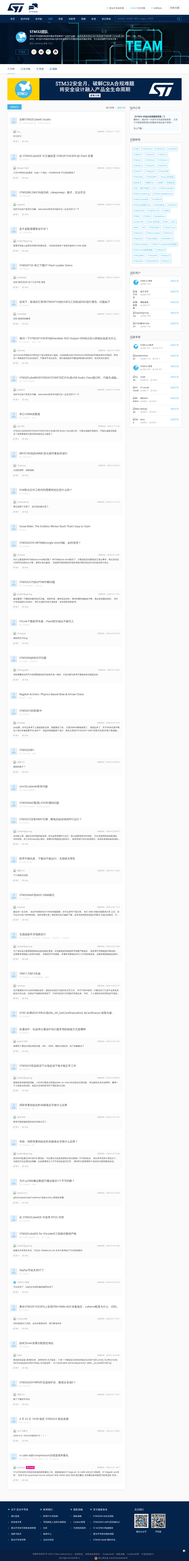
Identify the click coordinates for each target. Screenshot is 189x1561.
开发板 (24, 661)
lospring (144, 312)
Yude (142, 376)
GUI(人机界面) (167, 176)
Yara (142, 419)
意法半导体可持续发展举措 (23, 1527)
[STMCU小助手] (136, 346)
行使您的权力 (147, 1554)
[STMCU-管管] (136, 282)
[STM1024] (136, 325)
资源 (60, 18)
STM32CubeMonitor (163, 193)
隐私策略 (77, 1516)
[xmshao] (136, 357)
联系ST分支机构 (50, 1516)
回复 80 (145, 380)
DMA (34, 342)
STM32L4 (150, 160)
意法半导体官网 (115, 8)
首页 (12, 18)
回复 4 (145, 401)
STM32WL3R (152, 261)
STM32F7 (137, 171)
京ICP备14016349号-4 (69, 1558)
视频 (83, 18)
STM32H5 (137, 238)
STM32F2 (150, 165)
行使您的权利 (79, 1527)
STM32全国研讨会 (141, 205)
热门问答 (110, 107)
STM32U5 (39, 585)
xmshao (144, 355)
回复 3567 (146, 294)
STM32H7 (26, 418)
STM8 (136, 148)
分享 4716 (158, 348)
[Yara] (136, 421)
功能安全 (149, 182)
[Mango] (136, 410)
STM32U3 (26, 1422)
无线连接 (171, 182)
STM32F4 (26, 625)
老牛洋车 (144, 291)
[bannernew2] (94, 89)
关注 (23, 52)
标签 (94, 18)
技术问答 (25, 18)
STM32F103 (27, 232)
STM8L (136, 216)
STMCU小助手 (147, 345)
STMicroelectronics (62, 1554)
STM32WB (163, 171)
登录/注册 (174, 7)
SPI (39, 342)
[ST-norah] (136, 389)
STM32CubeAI (153, 233)
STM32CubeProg (29, 123)
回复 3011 (146, 305)
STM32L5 (137, 165)
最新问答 (121, 107)
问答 (12, 68)
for (38, 1237)
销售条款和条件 (92, 1554)
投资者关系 (16, 1522)
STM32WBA (151, 238)
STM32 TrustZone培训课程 (164, 244)
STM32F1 (26, 159)
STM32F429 (138, 210)
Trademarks (108, 1554)
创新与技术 (16, 1533)
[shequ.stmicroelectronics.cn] (23, 8)
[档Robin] (136, 400)
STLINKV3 (156, 199)
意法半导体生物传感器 (103, 1533)
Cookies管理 (79, 1522)
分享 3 (157, 358)
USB (135, 188)
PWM (47, 977)
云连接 (160, 182)
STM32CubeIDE (28, 790)
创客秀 (72, 18)
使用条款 (79, 1554)
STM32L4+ (163, 160)
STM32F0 (46, 938)
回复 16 (145, 390)
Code (48, 1237)
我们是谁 (15, 1516)
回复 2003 (146, 369)
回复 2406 (146, 316)
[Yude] (136, 378)
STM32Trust (169, 227)
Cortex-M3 (138, 221)
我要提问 (14, 106)
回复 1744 (146, 326)
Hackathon (159, 216)
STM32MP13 (167, 238)
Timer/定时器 (27, 585)
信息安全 (25, 1033)
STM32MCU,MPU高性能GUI (106, 1522)
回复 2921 (146, 348)
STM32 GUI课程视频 (142, 249)
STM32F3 (66, 938)
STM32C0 (168, 233)
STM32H (25, 1459)
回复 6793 (146, 284)
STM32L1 (137, 160)
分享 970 (158, 369)
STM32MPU (154, 227)
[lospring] (136, 314)
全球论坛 (156, 8)
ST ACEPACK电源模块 (103, 1527)
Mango (143, 408)
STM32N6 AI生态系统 (103, 1516)
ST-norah (144, 387)
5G (154, 188)
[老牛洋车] (136, 293)
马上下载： (139, 128)
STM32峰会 (159, 205)
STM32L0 (162, 154)
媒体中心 (47, 1533)
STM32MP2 (26, 457)
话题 (50, 18)
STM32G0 (26, 753)
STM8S (166, 210)
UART (30, 698)
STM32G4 (26, 546)
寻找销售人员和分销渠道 (54, 1522)
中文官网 (137, 8)
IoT (46, 1459)
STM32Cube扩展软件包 (104, 1539)
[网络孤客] (136, 304)
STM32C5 (26, 823)
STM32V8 (137, 261)
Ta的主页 (174, 280)
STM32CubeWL (140, 244)
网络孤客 (144, 302)
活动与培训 (48, 1539)
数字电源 (145, 188)
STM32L (147, 216)
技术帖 (38, 18)
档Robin (144, 398)
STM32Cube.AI (44, 123)
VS (42, 1237)
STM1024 (144, 323)
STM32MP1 (151, 176)
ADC (24, 530)
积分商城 (106, 18)
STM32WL (26, 196)
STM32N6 (33, 661)
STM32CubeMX (28, 381)
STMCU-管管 (146, 280)
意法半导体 (22, 1509)
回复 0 (145, 412)
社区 (45, 1527)
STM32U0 (160, 249)
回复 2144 (146, 358)
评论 (26, 141)
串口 (34, 418)
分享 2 (155, 380)
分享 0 (154, 401)
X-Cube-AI (54, 1459)
